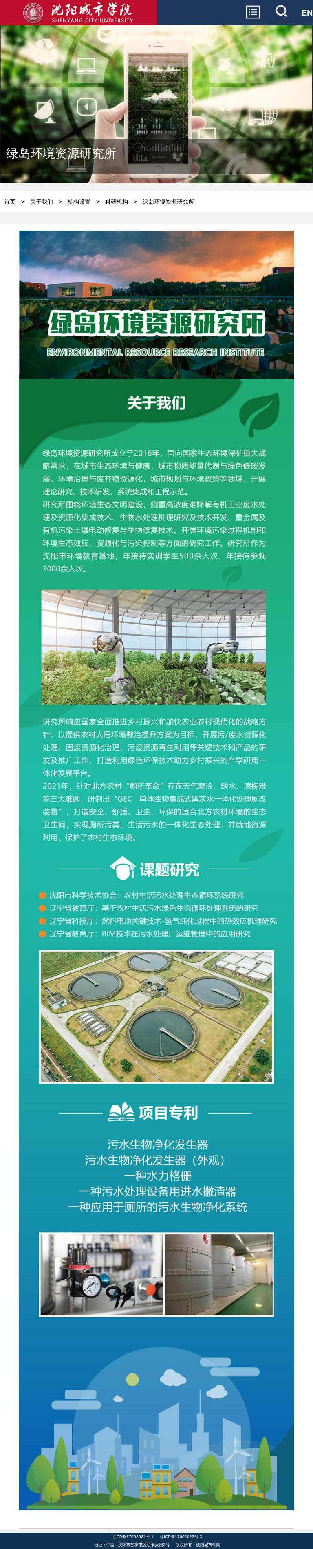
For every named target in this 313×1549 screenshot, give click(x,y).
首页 (9, 201)
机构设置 (79, 201)
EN (307, 12)
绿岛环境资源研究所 (168, 201)
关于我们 (41, 201)
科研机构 (116, 201)
